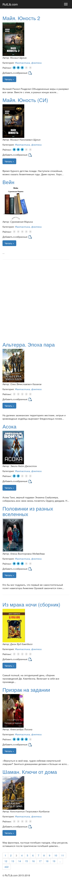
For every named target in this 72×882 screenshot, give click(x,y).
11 (62, 855)
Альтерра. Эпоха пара (29, 344)
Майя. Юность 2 (21, 18)
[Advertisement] (36, 299)
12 (6, 861)
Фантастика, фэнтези (28, 62)
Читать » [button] (9, 79)
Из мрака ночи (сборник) (31, 604)
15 (26, 861)
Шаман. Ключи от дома (30, 771)
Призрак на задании (26, 689)
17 (40, 861)
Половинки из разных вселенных (28, 511)
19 (54, 861)
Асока (9, 426)
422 (7, 866)
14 (19, 861)
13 (12, 861)
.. (60, 861)
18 (47, 861)
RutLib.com (10, 4)
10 (55, 855)
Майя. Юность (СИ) (25, 100)
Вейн (8, 182)
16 (33, 861)
